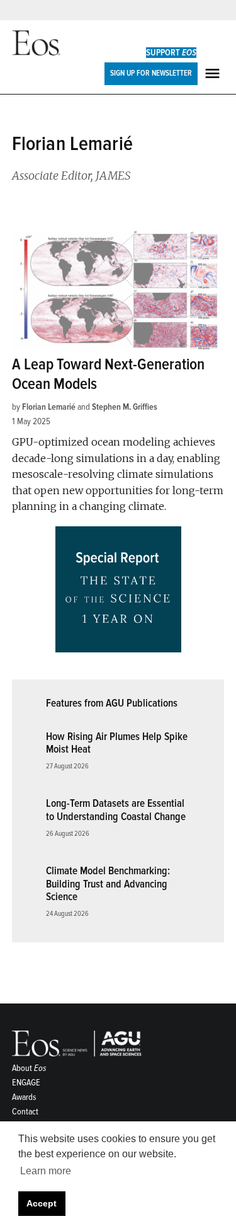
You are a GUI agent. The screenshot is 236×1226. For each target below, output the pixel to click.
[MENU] (214, 73)
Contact (25, 1111)
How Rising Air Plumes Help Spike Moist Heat (117, 743)
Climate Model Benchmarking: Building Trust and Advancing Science (108, 883)
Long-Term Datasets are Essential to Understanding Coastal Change (116, 810)
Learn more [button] (45, 1170)
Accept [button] (41, 1203)
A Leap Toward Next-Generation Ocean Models (108, 374)
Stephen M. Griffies (124, 407)
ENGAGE (26, 1082)
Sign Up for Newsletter (151, 73)
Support (171, 52)
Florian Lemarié (49, 407)
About (29, 1068)
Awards (24, 1097)
